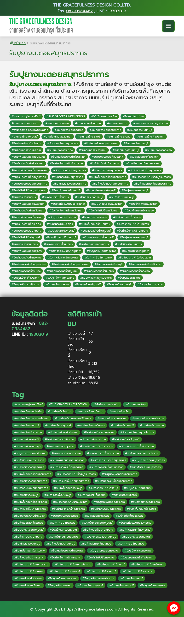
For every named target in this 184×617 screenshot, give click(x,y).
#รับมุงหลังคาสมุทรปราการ (96, 278)
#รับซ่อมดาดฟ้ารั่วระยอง (26, 271)
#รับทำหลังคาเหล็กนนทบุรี (94, 244)
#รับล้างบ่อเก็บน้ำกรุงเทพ (26, 258)
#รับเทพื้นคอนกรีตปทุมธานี (94, 224)
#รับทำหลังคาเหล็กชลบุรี (89, 197)
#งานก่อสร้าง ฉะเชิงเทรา (57, 137)
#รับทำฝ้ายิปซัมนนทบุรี (128, 244)
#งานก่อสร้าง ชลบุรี (89, 137)
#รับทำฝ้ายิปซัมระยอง (60, 224)
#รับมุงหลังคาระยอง (57, 284)
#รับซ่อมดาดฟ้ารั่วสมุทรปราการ (70, 264)
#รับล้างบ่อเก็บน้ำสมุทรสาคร (144, 170)
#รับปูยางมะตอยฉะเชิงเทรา (106, 204)
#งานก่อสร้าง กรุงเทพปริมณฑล (30, 130)
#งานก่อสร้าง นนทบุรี (139, 130)
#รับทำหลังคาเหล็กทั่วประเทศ (66, 164)
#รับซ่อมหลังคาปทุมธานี (92, 150)
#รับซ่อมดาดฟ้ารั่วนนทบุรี (99, 271)
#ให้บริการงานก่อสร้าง (104, 116)
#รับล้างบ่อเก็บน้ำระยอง (127, 217)
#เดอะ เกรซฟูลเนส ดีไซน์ (26, 116)
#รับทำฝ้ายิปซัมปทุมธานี (26, 237)
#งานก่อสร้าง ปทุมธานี (25, 137)
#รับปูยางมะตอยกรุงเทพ (101, 251)
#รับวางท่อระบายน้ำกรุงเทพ (65, 251)
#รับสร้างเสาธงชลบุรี (24, 197)
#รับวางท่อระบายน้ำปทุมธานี (132, 224)
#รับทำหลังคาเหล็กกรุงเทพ (62, 258)
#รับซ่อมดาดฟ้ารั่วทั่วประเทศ (134, 258)
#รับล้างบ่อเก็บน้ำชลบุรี (55, 197)
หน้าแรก (19, 43)
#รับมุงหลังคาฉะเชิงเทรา (25, 284)
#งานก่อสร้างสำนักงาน (88, 123)
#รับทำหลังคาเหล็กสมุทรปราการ (152, 184)
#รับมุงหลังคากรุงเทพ (150, 284)
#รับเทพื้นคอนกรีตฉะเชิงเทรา (28, 204)
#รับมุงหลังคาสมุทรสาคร (60, 278)
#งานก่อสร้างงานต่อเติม (25, 123)
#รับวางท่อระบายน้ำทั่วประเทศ (68, 157)
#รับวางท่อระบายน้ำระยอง (27, 217)
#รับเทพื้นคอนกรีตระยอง (139, 211)
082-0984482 (79, 11)
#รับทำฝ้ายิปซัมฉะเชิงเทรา (103, 211)
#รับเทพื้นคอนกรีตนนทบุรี (61, 237)
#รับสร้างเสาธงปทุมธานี (61, 231)
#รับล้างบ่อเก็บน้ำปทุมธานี (96, 231)
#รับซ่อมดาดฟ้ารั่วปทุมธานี (62, 271)
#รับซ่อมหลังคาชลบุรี (136, 143)
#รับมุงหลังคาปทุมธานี (88, 284)
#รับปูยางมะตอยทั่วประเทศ (107, 157)
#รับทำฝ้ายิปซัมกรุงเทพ (98, 258)
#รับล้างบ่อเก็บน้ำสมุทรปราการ (110, 184)
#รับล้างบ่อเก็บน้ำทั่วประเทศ (28, 164)
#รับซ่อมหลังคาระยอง (60, 150)
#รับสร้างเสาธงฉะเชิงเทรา (143, 204)
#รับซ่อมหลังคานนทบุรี (126, 150)
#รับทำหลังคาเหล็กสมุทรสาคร (29, 177)
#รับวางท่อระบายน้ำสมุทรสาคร (29, 170)
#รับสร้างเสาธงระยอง (94, 217)
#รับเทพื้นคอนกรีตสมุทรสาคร (142, 164)
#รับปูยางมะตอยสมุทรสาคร (69, 170)
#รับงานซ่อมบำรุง (133, 116)
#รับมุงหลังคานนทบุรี (119, 284)
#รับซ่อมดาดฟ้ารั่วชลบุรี (108, 264)
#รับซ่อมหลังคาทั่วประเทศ (26, 143)
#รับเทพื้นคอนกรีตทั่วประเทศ (28, 157)
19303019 (117, 11)
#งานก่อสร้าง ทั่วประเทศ (150, 137)
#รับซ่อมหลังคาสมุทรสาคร (62, 143)
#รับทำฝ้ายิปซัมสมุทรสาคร (67, 177)
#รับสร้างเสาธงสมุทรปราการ (69, 184)
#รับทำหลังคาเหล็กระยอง (26, 224)
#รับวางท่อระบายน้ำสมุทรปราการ (151, 177)
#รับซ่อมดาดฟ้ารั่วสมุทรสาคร (29, 264)
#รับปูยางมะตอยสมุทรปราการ (29, 184)
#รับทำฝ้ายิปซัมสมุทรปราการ (29, 190)
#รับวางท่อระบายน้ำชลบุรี (100, 190)
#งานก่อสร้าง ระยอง (118, 137)
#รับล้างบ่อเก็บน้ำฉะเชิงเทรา (27, 211)
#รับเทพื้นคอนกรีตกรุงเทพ (27, 251)
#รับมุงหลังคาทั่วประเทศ (25, 278)
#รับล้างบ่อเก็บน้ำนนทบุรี (58, 244)
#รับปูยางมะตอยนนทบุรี (134, 237)
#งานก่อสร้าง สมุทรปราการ (105, 130)
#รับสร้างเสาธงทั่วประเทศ (143, 157)
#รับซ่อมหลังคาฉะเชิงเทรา (26, 150)
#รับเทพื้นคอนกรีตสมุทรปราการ (107, 177)
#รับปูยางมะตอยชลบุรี (135, 190)
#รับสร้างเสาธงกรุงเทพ (135, 251)
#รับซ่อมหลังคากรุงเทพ (158, 150)
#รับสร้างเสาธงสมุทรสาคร (107, 170)
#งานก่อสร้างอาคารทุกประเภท (150, 123)
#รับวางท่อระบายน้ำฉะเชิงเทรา (68, 204)
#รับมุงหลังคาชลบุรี (129, 278)
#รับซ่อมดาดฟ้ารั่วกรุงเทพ (135, 271)
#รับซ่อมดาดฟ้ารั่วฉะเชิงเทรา (145, 264)
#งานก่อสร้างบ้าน (117, 123)
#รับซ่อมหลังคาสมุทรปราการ (100, 143)
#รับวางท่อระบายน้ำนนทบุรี (98, 237)
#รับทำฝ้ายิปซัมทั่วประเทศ (104, 164)
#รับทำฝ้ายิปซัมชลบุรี (121, 197)
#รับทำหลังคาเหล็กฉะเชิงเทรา (66, 211)
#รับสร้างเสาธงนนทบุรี (25, 244)
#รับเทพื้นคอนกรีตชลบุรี (66, 190)
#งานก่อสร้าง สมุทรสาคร (68, 130)
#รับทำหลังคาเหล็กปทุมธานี (132, 231)
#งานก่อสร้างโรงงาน (57, 123)
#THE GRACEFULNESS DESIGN (65, 116)
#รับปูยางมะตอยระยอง (62, 217)
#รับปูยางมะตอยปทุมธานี (26, 231)
